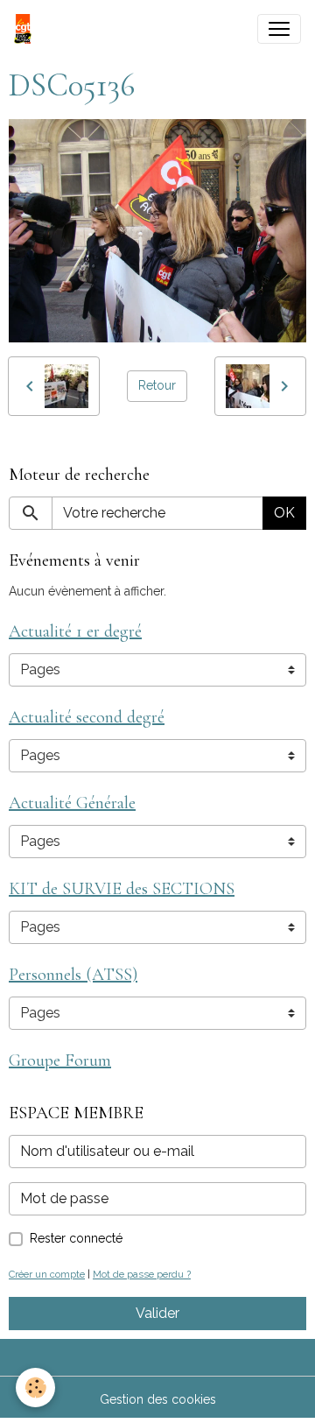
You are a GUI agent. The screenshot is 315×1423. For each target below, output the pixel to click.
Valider (157, 1313)
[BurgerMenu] (279, 29)
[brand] (26, 29)
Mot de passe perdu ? (142, 1274)
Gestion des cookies (158, 1399)
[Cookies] (35, 1387)
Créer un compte (47, 1274)
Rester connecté (76, 1238)
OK (284, 512)
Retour (157, 385)
